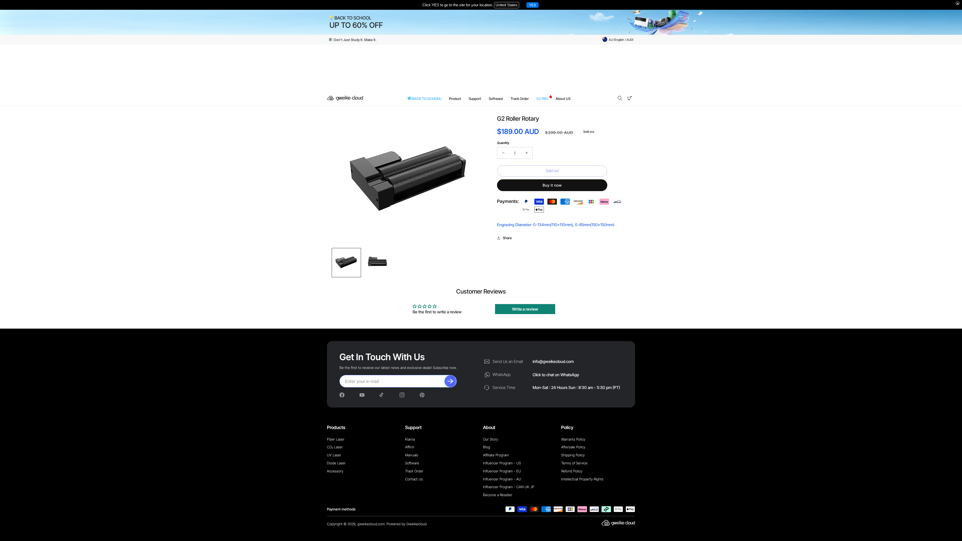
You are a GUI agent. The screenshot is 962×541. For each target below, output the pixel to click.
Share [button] (507, 238)
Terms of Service (574, 463)
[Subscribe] (450, 381)
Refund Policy (571, 471)
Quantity (503, 143)
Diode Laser (336, 463)
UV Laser (334, 455)
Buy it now (552, 185)
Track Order (414, 471)
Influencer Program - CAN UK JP (508, 487)
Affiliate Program (496, 455)
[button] (620, 98)
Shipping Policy (573, 455)
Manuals (411, 455)
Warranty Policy (573, 439)
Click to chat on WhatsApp (556, 374)
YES (532, 5)
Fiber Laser (335, 439)
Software (412, 463)
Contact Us (414, 479)
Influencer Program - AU (502, 479)
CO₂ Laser (335, 447)
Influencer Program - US (502, 463)
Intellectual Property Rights (582, 479)
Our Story (490, 439)
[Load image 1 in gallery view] (346, 262)
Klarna (410, 439)
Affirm (409, 447)
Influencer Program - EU (502, 471)
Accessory (335, 471)
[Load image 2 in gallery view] (377, 262)
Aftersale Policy (573, 447)
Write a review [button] (525, 309)
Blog (486, 447)
